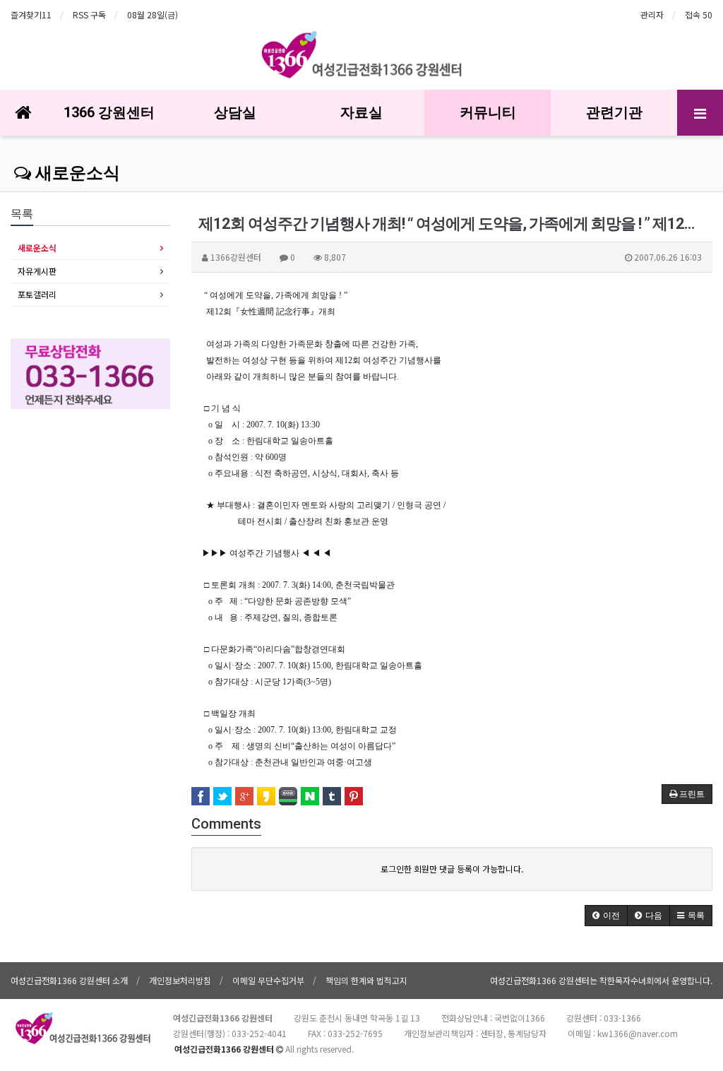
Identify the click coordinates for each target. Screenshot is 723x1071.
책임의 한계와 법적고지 (366, 980)
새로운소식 (75, 173)
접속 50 (698, 14)
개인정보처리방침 (180, 980)
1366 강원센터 (109, 112)
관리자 (652, 14)
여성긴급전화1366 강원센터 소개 (69, 980)
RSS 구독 (89, 14)
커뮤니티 (488, 112)
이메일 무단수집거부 (268, 980)
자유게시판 (37, 271)
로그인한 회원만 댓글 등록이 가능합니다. (452, 869)
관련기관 (614, 112)
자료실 (361, 112)
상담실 (235, 112)
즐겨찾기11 (31, 14)
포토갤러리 (37, 294)
